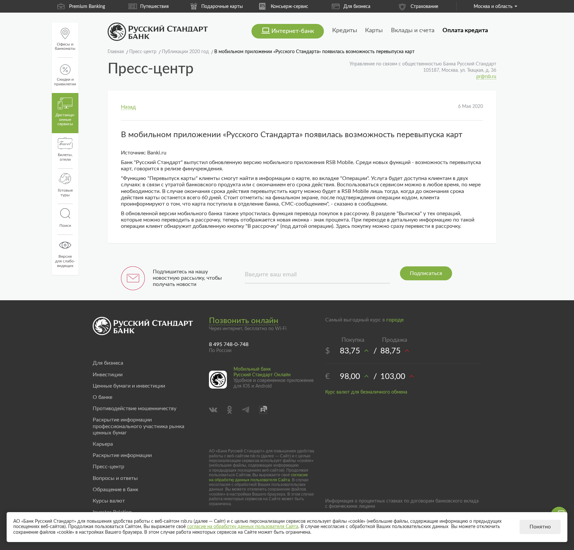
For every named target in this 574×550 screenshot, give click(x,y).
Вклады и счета (412, 31)
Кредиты (344, 31)
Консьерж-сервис (289, 6)
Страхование (424, 6)
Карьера (103, 444)
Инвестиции (108, 374)
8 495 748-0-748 (228, 344)
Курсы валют (109, 501)
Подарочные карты (222, 6)
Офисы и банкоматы (65, 46)
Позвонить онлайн (243, 321)
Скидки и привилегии (65, 81)
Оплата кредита (465, 31)
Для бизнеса (356, 6)
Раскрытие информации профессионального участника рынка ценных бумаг (138, 426)
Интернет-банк (292, 31)
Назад (128, 107)
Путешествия (154, 6)
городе (395, 319)
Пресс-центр (108, 466)
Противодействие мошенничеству (134, 408)
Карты (374, 31)
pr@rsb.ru (486, 76)
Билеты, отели (65, 157)
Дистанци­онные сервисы (65, 119)
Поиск (65, 226)
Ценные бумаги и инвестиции (129, 386)
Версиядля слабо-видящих (65, 261)
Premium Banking (87, 6)
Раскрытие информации (122, 455)
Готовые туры (65, 192)
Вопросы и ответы (115, 478)
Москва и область (493, 6)
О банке (102, 397)
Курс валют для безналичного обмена (366, 392)
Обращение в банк (115, 489)
